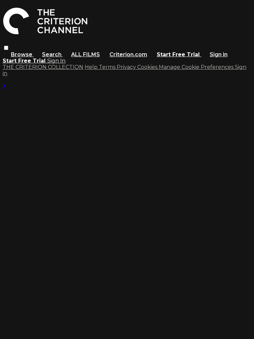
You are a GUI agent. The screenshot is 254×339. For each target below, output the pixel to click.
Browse (22, 54)
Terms (108, 67)
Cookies (148, 67)
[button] (6, 48)
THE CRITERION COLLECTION (43, 67)
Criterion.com (128, 54)
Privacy (127, 67)
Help (92, 67)
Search (52, 54)
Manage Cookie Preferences (197, 67)
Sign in (219, 54)
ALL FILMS (85, 54)
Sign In (56, 61)
